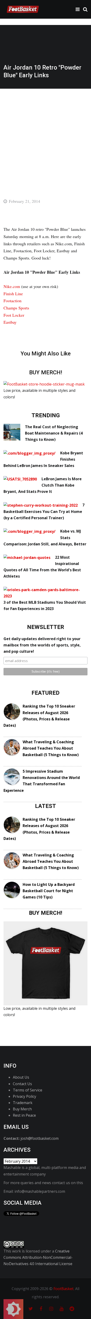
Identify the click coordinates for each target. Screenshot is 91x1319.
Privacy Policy (24, 1096)
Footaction (12, 300)
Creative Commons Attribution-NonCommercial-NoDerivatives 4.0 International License (38, 1257)
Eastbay (10, 322)
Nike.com (12, 286)
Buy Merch (22, 1109)
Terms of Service (27, 1090)
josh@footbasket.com (40, 1138)
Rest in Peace (24, 1115)
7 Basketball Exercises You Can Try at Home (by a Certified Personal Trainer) (44, 511)
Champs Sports (16, 308)
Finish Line (13, 293)
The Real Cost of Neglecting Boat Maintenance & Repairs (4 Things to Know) (54, 433)
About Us (21, 1077)
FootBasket (63, 1288)
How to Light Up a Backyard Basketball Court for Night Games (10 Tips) (49, 891)
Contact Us (22, 1083)
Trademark (22, 1102)
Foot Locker (14, 315)
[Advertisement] (45, 136)
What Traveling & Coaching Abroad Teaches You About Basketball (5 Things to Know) (51, 748)
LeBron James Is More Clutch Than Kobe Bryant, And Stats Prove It (43, 485)
